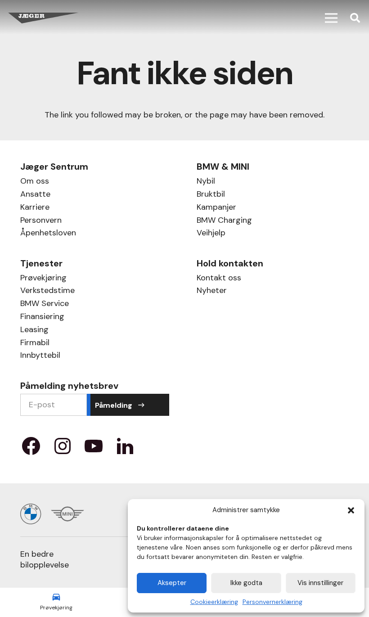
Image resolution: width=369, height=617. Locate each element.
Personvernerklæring (272, 602)
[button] (351, 510)
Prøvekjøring (43, 279)
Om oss (34, 182)
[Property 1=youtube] (93, 449)
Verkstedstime (47, 291)
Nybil (206, 182)
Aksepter (172, 582)
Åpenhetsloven (48, 234)
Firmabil (35, 343)
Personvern (41, 221)
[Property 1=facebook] (31, 449)
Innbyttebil (40, 356)
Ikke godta (246, 582)
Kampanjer (216, 208)
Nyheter (212, 291)
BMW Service (44, 304)
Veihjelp (211, 234)
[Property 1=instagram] (62, 449)
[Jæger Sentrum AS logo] (43, 18)
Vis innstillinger (320, 582)
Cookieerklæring (214, 602)
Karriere (35, 208)
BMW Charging (224, 221)
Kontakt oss (219, 279)
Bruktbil (211, 195)
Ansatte (35, 195)
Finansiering (42, 317)
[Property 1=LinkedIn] (125, 449)
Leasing (34, 330)
